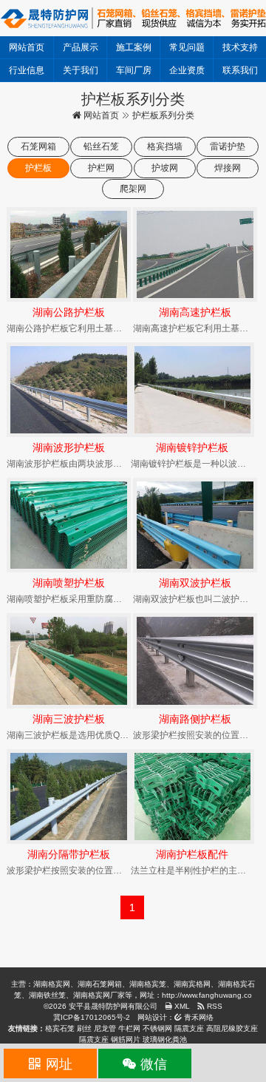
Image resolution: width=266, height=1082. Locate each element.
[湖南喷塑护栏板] (68, 525)
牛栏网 (129, 1028)
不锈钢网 (157, 1028)
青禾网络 (198, 1017)
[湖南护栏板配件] (192, 796)
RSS (213, 1006)
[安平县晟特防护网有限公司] (133, 17)
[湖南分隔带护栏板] (68, 796)
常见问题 (187, 47)
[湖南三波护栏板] (68, 660)
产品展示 (80, 47)
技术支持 (240, 47)
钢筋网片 (125, 1039)
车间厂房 (133, 70)
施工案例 (133, 47)
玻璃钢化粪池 (165, 1039)
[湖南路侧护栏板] (195, 660)
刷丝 (84, 1028)
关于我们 (80, 70)
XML (181, 1006)
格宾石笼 (60, 1028)
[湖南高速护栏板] (195, 254)
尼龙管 (105, 1028)
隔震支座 (189, 1028)
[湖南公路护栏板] (68, 254)
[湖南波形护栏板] (68, 389)
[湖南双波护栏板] (195, 525)
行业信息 (26, 70)
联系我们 (240, 70)
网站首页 (26, 47)
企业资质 (187, 70)
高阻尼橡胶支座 (232, 1028)
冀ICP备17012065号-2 (91, 1017)
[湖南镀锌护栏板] (192, 389)
